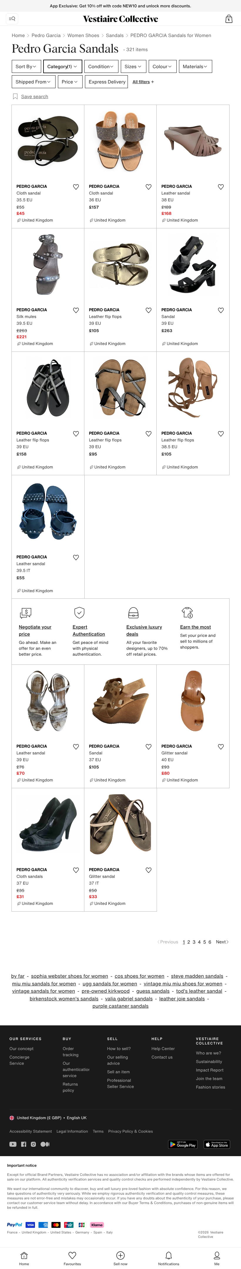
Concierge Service (19, 1060)
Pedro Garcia (46, 35)
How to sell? (119, 1049)
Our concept (21, 1049)
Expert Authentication (89, 630)
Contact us (162, 1057)
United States (61, 1232)
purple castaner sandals (121, 1006)
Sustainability (209, 1062)
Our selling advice (117, 1060)
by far (18, 976)
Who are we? (208, 1053)
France (12, 1232)
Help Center (163, 1049)
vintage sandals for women (43, 991)
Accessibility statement (30, 1131)
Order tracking (70, 1052)
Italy (109, 1232)
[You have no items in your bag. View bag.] (229, 19)
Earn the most (195, 626)
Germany (82, 1232)
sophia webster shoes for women (69, 976)
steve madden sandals (197, 976)
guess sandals (153, 991)
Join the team (209, 1079)
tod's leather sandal (199, 991)
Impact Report (210, 1070)
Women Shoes (83, 35)
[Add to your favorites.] (76, 186)
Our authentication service (77, 1069)
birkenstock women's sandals (64, 998)
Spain (97, 1232)
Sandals (115, 35)
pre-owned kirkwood (106, 991)
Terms (98, 1131)
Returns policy (70, 1087)
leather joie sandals (182, 998)
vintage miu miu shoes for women (183, 983)
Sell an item (118, 1072)
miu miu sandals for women (44, 983)
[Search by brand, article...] (12, 18)
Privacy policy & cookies (130, 1131)
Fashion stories (210, 1087)
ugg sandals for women (110, 983)
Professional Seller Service (120, 1083)
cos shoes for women (139, 976)
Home (18, 35)
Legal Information (72, 1131)
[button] (229, 19)
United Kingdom (34, 1232)
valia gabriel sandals (129, 998)
